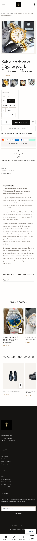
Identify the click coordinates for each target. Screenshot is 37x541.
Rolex (9, 174)
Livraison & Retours (29, 160)
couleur (5, 94)
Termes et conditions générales (18, 529)
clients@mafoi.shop (6, 436)
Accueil (3, 13)
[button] (34, 5)
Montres (9, 13)
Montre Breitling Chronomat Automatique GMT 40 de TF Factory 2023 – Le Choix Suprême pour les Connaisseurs (12, 339)
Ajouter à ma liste (33, 122)
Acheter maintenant (18, 128)
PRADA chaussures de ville (11, 391)
